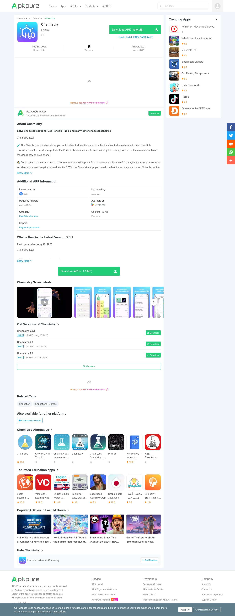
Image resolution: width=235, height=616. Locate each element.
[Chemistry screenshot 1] (102, 302)
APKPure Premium (101, 599)
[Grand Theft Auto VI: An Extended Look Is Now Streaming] (143, 524)
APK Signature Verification (105, 589)
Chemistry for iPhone (31, 420)
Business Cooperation (212, 594)
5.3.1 (26, 193)
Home (20, 18)
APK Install (97, 584)
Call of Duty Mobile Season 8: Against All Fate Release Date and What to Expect (33, 540)
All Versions (89, 366)
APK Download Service (103, 594)
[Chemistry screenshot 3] (141, 302)
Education (37, 18)
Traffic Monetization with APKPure (160, 599)
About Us (206, 584)
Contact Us (207, 589)
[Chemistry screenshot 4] (161, 302)
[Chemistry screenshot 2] (122, 302)
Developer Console (152, 584)
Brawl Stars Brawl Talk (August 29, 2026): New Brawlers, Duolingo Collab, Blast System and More (105, 540)
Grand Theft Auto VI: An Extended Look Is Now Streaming (140, 540)
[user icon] (218, 6)
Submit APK (149, 594)
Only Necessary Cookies (206, 609)
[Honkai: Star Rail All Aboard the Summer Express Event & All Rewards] (71, 524)
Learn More (59, 611)
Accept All (185, 609)
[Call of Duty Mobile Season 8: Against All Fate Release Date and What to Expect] (34, 524)
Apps (27, 18)
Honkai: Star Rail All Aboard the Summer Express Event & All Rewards (70, 540)
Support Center (208, 599)
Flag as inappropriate (29, 227)
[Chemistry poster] (83, 302)
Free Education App (28, 216)
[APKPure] (25, 6)
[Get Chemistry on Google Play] (98, 204)
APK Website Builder (153, 589)
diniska (45, 29)
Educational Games (46, 404)
